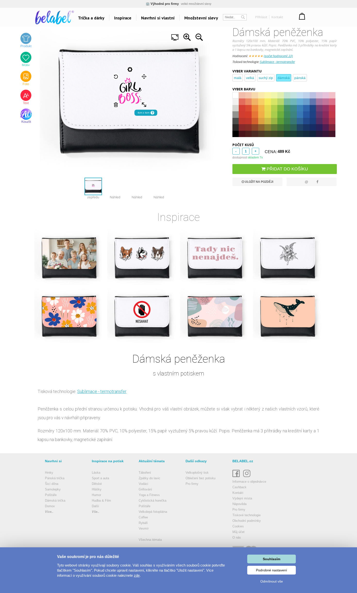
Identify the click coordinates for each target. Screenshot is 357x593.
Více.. (49, 512)
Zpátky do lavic (149, 478)
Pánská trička (54, 478)
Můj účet (238, 532)
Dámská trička (55, 500)
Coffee (143, 517)
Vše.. (95, 512)
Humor (96, 495)
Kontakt (277, 17)
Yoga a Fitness (149, 495)
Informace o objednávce (249, 481)
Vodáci (143, 484)
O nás (236, 537)
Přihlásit (261, 17)
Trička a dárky (91, 18)
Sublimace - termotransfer (277, 62)
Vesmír (144, 528)
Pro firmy (192, 484)
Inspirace (122, 18)
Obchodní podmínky (246, 521)
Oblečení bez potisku (200, 478)
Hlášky (97, 489)
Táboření (145, 472)
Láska (96, 472)
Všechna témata (150, 539)
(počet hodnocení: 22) (278, 56)
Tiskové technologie (246, 515)
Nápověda (239, 504)
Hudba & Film (101, 500)
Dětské (97, 484)
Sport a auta (100, 478)
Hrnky (49, 472)
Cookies (238, 526)
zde (137, 575)
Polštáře (51, 495)
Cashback (239, 487)
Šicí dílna (51, 484)
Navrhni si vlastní (158, 18)
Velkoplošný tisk (197, 472)
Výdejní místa (242, 498)
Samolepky (53, 489)
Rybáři (143, 523)
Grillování (145, 489)
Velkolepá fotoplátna (153, 512)
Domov (50, 506)
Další (95, 506)
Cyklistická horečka (152, 500)
